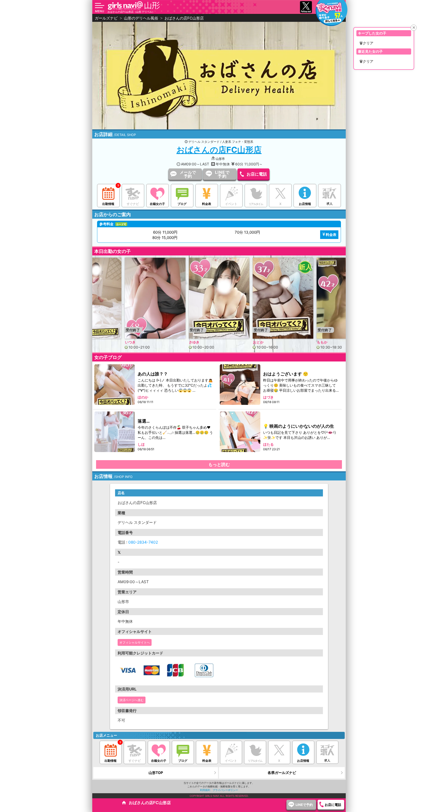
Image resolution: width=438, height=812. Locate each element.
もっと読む (219, 464)
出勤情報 (108, 204)
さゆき (130, 342)
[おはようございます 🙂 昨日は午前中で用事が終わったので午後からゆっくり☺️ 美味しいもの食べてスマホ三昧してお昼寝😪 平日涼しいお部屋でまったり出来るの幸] (240, 384)
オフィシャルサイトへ (134, 642)
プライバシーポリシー (225, 789)
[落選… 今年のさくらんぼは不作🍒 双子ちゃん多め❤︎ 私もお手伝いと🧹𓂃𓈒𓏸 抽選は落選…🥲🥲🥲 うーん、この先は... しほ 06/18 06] (115, 431)
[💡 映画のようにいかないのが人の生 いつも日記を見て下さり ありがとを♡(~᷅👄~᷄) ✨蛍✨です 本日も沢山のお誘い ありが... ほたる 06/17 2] (240, 431)
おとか (194, 342)
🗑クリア (366, 43)
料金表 (206, 204)
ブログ (182, 204)
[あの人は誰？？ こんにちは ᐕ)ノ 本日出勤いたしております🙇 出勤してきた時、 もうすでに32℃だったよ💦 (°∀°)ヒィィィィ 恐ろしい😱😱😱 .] (115, 384)
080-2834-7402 (143, 542)
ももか (258, 342)
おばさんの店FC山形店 (219, 150)
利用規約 (205, 789)
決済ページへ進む (131, 700)
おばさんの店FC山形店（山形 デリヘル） (131, 11)
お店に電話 (257, 174)
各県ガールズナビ (282, 772)
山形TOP (156, 772)
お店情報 (305, 204)
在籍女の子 (157, 204)
